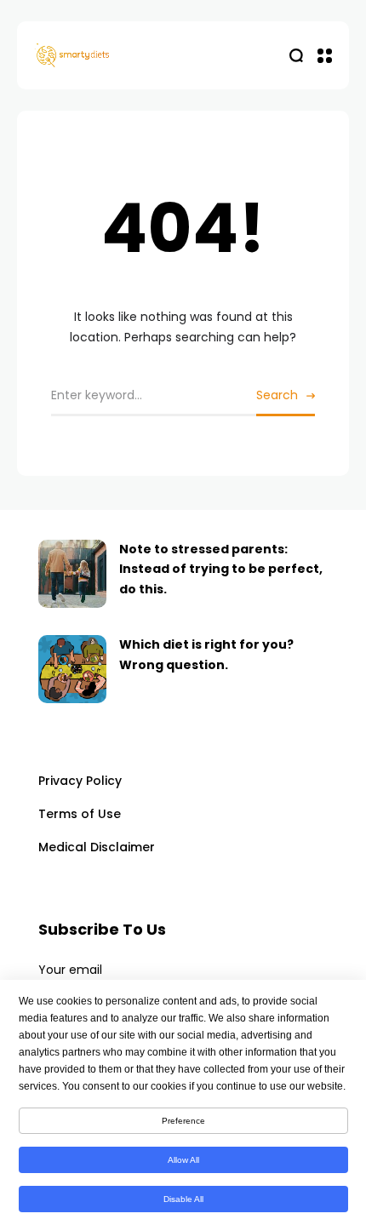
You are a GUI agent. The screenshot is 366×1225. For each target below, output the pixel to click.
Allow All (183, 1160)
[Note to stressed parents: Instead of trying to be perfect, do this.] (72, 574)
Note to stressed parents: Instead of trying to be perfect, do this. (221, 569)
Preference (183, 1120)
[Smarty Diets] (109, 55)
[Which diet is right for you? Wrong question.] (72, 669)
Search (277, 395)
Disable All (183, 1199)
